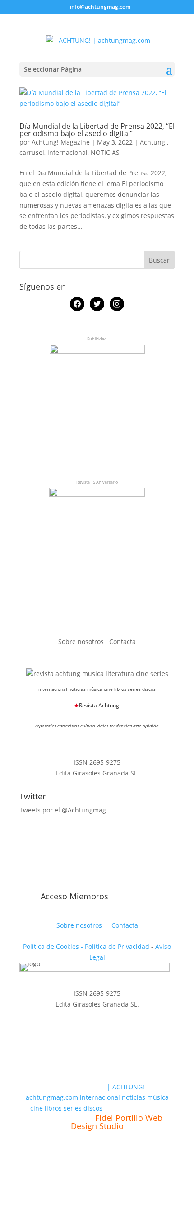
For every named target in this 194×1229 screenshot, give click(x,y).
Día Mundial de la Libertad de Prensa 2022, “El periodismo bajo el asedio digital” (97, 129)
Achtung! (153, 142)
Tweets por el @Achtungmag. (63, 810)
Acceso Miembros (74, 896)
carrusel (31, 152)
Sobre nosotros (82, 641)
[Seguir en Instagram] (68, 885)
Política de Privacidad (117, 946)
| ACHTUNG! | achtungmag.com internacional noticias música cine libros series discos (97, 1098)
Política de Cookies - (54, 946)
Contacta (122, 641)
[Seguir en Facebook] (26, 885)
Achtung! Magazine (61, 142)
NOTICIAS (105, 152)
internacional (67, 152)
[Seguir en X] (47, 885)
